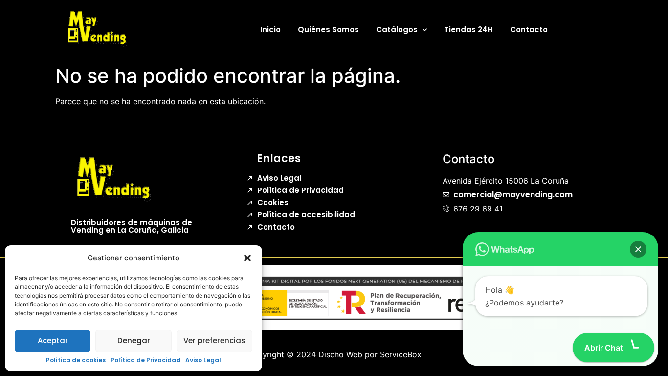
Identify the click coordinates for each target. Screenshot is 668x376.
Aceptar (53, 340)
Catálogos (397, 29)
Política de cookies (76, 360)
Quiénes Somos (328, 29)
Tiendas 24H (468, 29)
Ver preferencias (214, 340)
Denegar (133, 340)
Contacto (529, 29)
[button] (247, 258)
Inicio (270, 29)
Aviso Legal (203, 360)
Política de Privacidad (145, 360)
